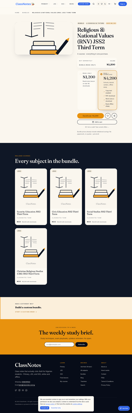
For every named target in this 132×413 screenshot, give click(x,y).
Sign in (122, 4)
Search (83, 385)
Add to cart (98, 122)
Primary (44, 4)
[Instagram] (19, 390)
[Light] (98, 3)
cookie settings (77, 404)
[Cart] (115, 4)
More (72, 4)
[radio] (86, 90)
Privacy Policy (105, 385)
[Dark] (105, 3)
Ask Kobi (85, 4)
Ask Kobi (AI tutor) (86, 366)
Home (17, 12)
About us (104, 366)
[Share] (114, 116)
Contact (103, 374)
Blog (82, 378)
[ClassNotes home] (25, 4)
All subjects (84, 370)
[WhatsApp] (26, 390)
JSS (54, 4)
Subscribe (81, 344)
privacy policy (50, 404)
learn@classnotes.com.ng (27, 385)
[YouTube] (23, 390)
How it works (105, 370)
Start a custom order (25, 312)
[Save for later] (107, 116)
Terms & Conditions (107, 381)
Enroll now (90, 116)
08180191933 (26, 382)
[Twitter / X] (16, 390)
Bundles (25, 12)
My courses (64, 381)
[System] (101, 3)
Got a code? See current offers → (98, 127)
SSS (62, 4)
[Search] (93, 4)
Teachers (84, 381)
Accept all (44, 408)
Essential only (56, 408)
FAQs (102, 378)
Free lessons (64, 378)
